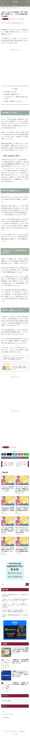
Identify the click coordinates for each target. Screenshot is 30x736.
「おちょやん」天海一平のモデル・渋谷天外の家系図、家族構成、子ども (18, 368)
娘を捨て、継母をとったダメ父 (12, 101)
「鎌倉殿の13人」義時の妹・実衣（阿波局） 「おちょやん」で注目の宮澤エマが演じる (14, 358)
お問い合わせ (6, 717)
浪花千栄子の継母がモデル (11, 94)
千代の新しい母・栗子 (10, 91)
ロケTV (15, 2)
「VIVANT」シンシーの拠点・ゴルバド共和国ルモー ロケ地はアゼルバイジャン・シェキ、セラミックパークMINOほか (15, 605)
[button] (3, 454)
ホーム (4, 711)
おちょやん (5, 447)
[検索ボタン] (28, 2)
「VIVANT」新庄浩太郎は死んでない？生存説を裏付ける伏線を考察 (15, 595)
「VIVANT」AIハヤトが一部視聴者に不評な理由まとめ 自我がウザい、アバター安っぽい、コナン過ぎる (15, 600)
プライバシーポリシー (8, 714)
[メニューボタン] (2, 2)
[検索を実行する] (27, 584)
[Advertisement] (15, 66)
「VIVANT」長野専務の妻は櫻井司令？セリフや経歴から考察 (15, 615)
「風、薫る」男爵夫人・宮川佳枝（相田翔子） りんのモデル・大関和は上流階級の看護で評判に (15, 611)
